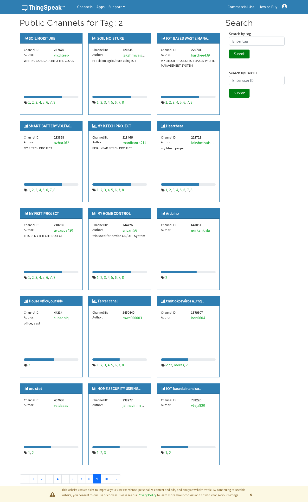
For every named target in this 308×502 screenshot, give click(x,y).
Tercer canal (107, 301)
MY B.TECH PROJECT (114, 125)
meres (179, 364)
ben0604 (198, 317)
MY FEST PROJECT (44, 213)
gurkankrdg (200, 230)
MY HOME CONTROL (114, 213)
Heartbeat (174, 125)
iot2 (168, 364)
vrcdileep (61, 55)
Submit (239, 54)
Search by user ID (243, 72)
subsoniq (61, 317)
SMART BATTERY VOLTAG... (50, 125)
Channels (85, 6)
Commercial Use (241, 6)
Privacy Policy (147, 495)
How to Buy (267, 6)
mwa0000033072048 (138, 317)
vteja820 (198, 405)
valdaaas (61, 405)
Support (115, 6)
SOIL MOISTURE (42, 38)
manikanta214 (134, 142)
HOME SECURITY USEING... (119, 388)
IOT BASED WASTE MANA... (187, 38)
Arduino (172, 213)
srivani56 (129, 230)
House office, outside (46, 301)
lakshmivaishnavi (136, 55)
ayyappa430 (63, 230)
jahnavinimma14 (136, 405)
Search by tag (240, 33)
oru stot (35, 388)
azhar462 (61, 142)
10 (106, 479)
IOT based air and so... (183, 388)
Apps (100, 6)
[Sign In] (284, 6)
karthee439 (200, 55)
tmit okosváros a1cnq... (185, 301)
